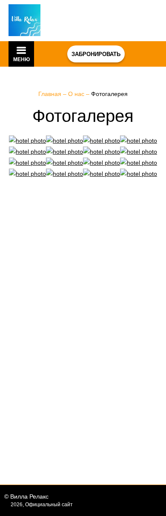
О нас (77, 93)
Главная (50, 93)
